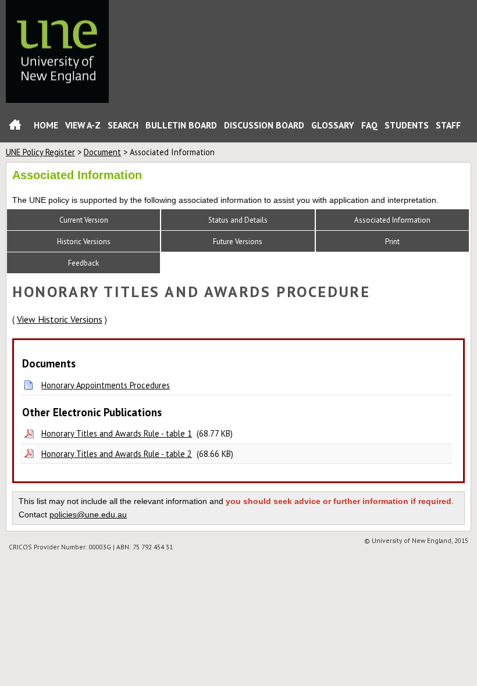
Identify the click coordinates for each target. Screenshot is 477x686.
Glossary (332, 125)
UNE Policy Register (40, 152)
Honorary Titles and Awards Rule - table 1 (116, 433)
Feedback (83, 263)
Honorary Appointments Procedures (105, 385)
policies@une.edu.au (88, 514)
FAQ (369, 125)
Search (123, 125)
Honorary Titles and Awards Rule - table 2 (116, 453)
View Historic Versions (59, 319)
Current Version (83, 220)
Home (15, 127)
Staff (448, 125)
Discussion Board (264, 125)
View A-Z (83, 125)
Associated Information (392, 220)
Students (407, 125)
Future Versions (237, 241)
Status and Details (238, 220)
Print (392, 241)
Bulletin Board (181, 125)
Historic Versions (84, 241)
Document (102, 152)
